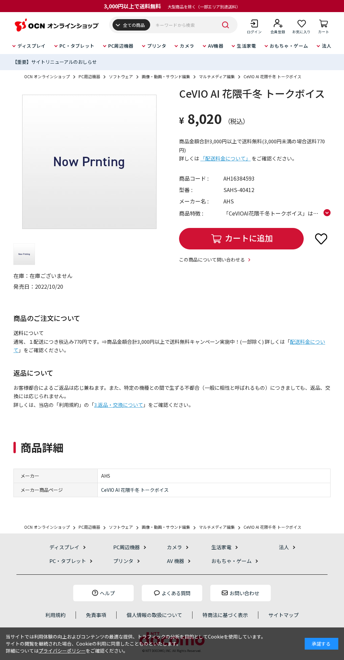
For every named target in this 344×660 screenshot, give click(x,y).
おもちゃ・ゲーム (289, 45)
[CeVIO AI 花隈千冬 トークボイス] (89, 162)
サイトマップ (283, 614)
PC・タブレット (76, 45)
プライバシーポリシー (62, 650)
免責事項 (96, 614)
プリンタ (156, 45)
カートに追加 (249, 238)
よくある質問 (176, 593)
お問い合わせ (244, 593)
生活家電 (246, 45)
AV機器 (215, 45)
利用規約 (55, 614)
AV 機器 (175, 560)
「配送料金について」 (225, 158)
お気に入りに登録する (321, 238)
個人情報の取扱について (154, 614)
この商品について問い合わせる (212, 259)
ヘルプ (107, 593)
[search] (225, 24)
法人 (327, 45)
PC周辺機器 (121, 45)
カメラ (187, 45)
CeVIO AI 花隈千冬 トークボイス (135, 489)
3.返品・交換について (118, 404)
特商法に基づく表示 (225, 614)
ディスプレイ (31, 45)
